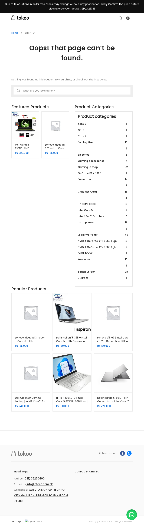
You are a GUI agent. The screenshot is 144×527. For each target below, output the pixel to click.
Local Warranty (103, 235)
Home (14, 32)
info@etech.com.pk (39, 484)
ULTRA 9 (102, 278)
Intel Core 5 (102, 210)
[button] (131, 514)
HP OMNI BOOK (102, 204)
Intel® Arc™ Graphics (102, 216)
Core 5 (102, 130)
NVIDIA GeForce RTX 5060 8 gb (102, 241)
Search (121, 18)
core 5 (102, 124)
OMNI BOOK (102, 253)
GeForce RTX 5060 (102, 173)
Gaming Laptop (103, 167)
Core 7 (102, 136)
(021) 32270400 (34, 478)
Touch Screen (103, 272)
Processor (102, 262)
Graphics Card (102, 195)
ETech (109, 521)
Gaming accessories (102, 161)
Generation (103, 182)
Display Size (102, 145)
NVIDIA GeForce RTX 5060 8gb (102, 247)
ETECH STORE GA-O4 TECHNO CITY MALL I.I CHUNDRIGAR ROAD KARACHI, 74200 (41, 495)
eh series (102, 154)
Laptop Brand (102, 225)
